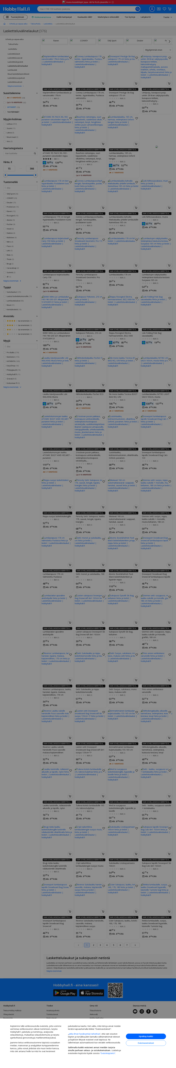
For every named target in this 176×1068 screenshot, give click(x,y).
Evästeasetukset (146, 1043)
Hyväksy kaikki (146, 1036)
